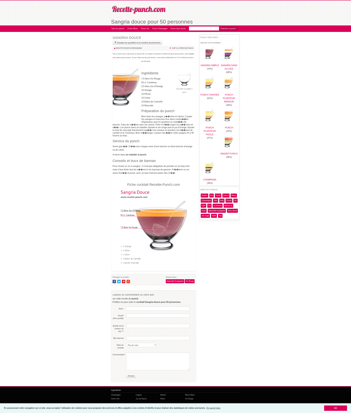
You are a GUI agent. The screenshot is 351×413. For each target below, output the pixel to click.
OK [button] (335, 408)
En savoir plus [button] (213, 408)
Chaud (228, 200)
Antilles (204, 195)
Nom (121, 309)
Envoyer (131, 376)
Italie (203, 206)
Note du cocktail (120, 346)
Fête (215, 200)
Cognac (139, 395)
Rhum (233, 195)
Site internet (118, 338)
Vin (209, 206)
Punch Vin (145, 29)
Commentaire (118, 354)
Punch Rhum (133, 29)
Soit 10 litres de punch (182, 48)
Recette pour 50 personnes (129, 48)
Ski (235, 200)
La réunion (217, 206)
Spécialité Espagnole (175, 281)
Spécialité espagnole (217, 211)
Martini (163, 395)
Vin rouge (205, 216)
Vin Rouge (190, 281)
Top (220, 216)
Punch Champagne (159, 29)
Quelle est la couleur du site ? (118, 328)
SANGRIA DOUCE (127, 38)
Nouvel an (228, 206)
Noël (222, 200)
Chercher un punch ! (228, 28)
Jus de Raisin (141, 399)
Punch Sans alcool (178, 29)
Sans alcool (232, 211)
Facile (218, 195)
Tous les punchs (117, 29)
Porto (204, 211)
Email (118, 316)
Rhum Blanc (190, 395)
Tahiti (214, 216)
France (226, 195)
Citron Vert (115, 399)
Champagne (206, 200)
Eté (211, 195)
